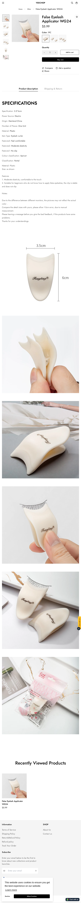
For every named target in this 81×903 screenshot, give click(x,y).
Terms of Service (9, 830)
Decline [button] (7, 896)
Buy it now (60, 59)
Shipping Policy (8, 834)
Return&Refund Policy (11, 838)
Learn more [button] (11, 890)
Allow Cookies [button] (32, 896)
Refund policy (8, 842)
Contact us (47, 834)
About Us (47, 830)
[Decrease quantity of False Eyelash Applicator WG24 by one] (44, 52)
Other (29, 9)
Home (20, 9)
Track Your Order (9, 846)
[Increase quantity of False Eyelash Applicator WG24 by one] (55, 52)
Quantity (45, 47)
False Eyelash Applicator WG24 (12, 803)
